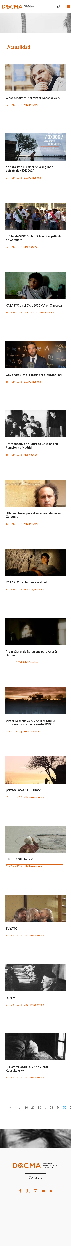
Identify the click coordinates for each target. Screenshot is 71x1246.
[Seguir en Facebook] (20, 1191)
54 (58, 1107)
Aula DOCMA (31, 104)
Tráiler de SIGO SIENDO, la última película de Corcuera (34, 238)
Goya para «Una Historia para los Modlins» (34, 375)
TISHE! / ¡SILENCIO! (19, 859)
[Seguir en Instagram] (35, 1191)
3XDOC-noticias (32, 177)
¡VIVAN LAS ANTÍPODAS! (23, 790)
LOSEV (10, 998)
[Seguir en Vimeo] (51, 1191)
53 (51, 1107)
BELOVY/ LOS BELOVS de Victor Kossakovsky (27, 1068)
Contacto (35, 1177)
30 (39, 1107)
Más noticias (31, 247)
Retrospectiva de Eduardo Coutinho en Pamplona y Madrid (32, 445)
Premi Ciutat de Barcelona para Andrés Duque (32, 653)
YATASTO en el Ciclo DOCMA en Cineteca (34, 305)
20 (33, 1107)
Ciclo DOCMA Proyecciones (39, 312)
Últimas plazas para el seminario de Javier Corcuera (33, 515)
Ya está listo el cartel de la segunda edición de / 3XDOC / (29, 168)
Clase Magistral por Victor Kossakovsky (33, 98)
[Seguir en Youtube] (43, 1191)
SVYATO (12, 928)
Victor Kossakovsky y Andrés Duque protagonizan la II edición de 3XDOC (30, 722)
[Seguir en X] (28, 1191)
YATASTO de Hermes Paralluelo (27, 582)
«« (10, 1107)
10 (26, 1107)
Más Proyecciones (34, 589)
